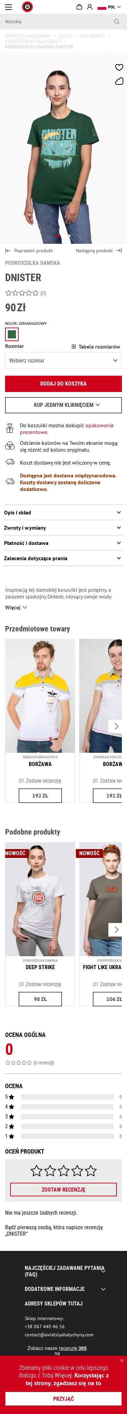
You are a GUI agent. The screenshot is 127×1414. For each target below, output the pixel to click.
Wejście (89, 7)
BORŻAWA (40, 764)
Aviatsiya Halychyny (28, 36)
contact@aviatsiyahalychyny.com (59, 1335)
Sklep (65, 36)
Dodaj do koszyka (63, 383)
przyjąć (63, 1399)
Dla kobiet (92, 36)
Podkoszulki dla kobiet (33, 41)
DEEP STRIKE (40, 967)
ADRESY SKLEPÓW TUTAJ (54, 1303)
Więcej (63, 1375)
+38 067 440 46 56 (45, 1326)
